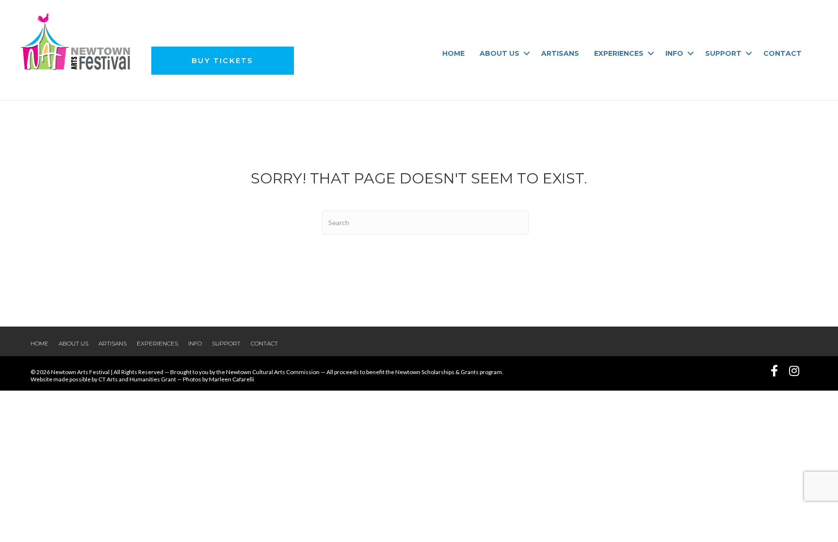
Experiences (619, 53)
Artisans (560, 53)
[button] (526, 53)
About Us (499, 53)
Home (453, 53)
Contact (782, 53)
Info (674, 53)
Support (723, 53)
